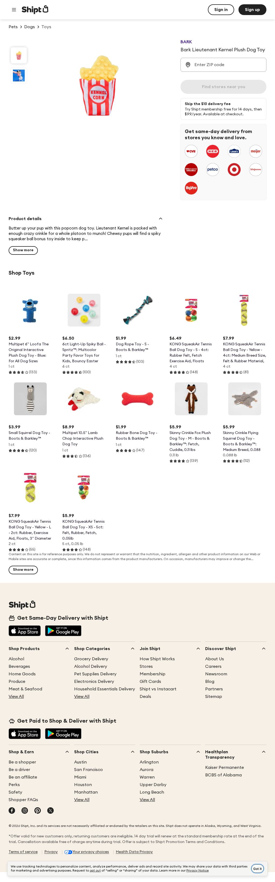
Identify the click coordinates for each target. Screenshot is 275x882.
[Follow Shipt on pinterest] (37, 811)
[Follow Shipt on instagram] (24, 811)
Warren (147, 777)
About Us (214, 659)
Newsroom (216, 674)
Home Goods (22, 674)
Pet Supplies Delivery (95, 674)
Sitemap (213, 696)
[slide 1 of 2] (19, 55)
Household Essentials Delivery (104, 689)
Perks (14, 785)
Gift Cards (150, 681)
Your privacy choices (91, 852)
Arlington (149, 762)
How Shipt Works (157, 659)
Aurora (146, 770)
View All (16, 696)
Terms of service (23, 852)
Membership (152, 674)
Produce (17, 681)
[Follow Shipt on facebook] (12, 811)
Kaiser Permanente (224, 767)
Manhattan (86, 792)
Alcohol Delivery (90, 666)
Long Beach (152, 792)
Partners (214, 689)
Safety (15, 792)
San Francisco (88, 770)
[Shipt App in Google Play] (63, 631)
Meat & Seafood (25, 689)
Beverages (19, 666)
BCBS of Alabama (223, 775)
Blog (209, 681)
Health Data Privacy (134, 852)
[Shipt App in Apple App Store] (25, 631)
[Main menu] (14, 9)
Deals (145, 696)
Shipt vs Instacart (158, 689)
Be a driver (19, 770)
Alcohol (16, 659)
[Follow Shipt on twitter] (50, 811)
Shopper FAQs (23, 800)
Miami (80, 777)
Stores (146, 666)
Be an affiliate (23, 777)
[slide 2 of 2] (19, 75)
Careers (213, 666)
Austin (80, 762)
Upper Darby (153, 785)
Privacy (51, 852)
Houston (83, 785)
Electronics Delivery (94, 681)
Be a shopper (22, 762)
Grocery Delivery (91, 659)
